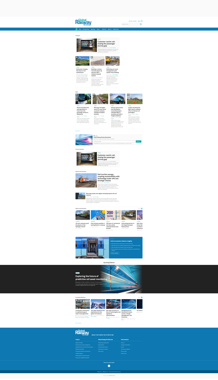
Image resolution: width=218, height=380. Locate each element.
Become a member (133, 21)
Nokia (108, 318)
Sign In (139, 21)
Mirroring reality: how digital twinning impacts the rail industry (101, 194)
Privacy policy (124, 351)
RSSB (122, 319)
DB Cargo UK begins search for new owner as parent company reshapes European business (100, 111)
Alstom (88, 317)
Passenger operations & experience (83, 351)
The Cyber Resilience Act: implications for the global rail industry (98, 312)
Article (78, 67)
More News (78, 130)
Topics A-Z (99, 371)
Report (99, 39)
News (78, 105)
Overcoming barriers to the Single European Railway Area (127, 225)
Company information (125, 344)
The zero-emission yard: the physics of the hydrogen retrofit (82, 225)
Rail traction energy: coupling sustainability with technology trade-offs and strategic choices (109, 177)
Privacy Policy (129, 143)
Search (141, 24)
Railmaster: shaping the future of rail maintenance (82, 70)
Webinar (77, 272)
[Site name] (83, 25)
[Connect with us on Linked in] (109, 366)
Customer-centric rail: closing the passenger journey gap (106, 43)
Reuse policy (100, 351)
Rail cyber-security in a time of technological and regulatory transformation (113, 312)
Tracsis (103, 282)
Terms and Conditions (120, 143)
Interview (77, 221)
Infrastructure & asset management (83, 344)
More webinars (78, 323)
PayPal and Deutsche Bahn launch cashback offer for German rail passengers (134, 110)
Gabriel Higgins (115, 74)
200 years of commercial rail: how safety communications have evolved (113, 225)
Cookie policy (123, 353)
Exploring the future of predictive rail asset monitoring (91, 277)
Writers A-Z (105, 371)
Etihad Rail (101, 77)
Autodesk (86, 316)
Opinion (108, 221)
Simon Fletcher (106, 182)
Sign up (138, 141)
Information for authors (103, 349)
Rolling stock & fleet (80, 349)
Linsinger (79, 75)
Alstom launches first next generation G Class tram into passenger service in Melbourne (83, 111)
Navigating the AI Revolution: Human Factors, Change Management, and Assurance (126, 313)
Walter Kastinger (84, 75)
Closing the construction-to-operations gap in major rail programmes (83, 312)
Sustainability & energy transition (82, 355)
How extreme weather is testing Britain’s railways (98, 224)
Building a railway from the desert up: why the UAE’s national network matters (96, 72)
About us (123, 342)
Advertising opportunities (103, 342)
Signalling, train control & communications (84, 347)
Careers (122, 347)
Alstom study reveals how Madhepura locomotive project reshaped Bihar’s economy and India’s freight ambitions (117, 112)
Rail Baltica (83, 317)
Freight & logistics (79, 353)
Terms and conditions (125, 349)
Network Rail (78, 317)
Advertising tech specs (103, 347)
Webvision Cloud (112, 375)
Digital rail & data (79, 342)
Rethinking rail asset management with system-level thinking (112, 70)
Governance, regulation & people (82, 357)
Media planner (101, 344)
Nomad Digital (113, 47)
